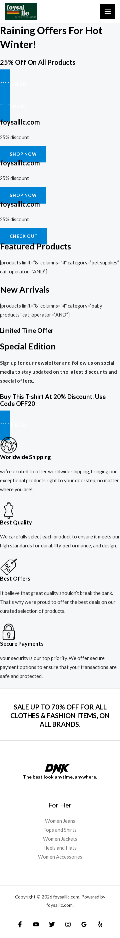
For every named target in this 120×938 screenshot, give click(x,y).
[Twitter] (52, 924)
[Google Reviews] (84, 924)
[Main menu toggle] (107, 11)
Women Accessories (60, 857)
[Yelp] (100, 924)
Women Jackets (60, 839)
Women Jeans (60, 821)
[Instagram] (68, 924)
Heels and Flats (60, 848)
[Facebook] (20, 924)
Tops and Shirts (60, 830)
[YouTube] (36, 924)
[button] (60, 84)
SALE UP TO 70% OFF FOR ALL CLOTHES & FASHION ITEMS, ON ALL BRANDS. (60, 715)
